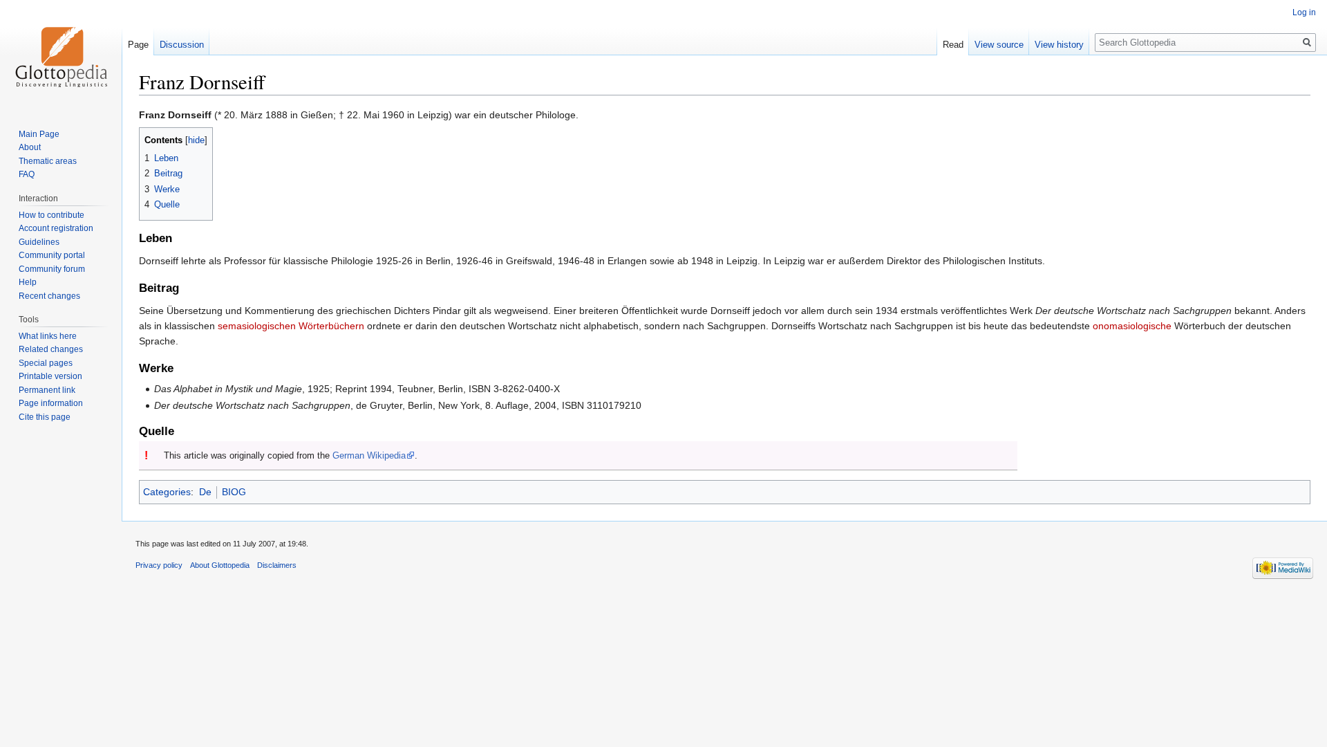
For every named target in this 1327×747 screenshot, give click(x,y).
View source (999, 44)
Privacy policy (158, 565)
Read (953, 44)
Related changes (51, 349)
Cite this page (44, 417)
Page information (51, 403)
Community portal (52, 255)
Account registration (56, 228)
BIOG (234, 491)
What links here (48, 336)
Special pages (46, 363)
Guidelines (39, 242)
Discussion (182, 44)
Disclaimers (277, 565)
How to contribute (51, 215)
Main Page (39, 134)
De (205, 491)
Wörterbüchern (331, 325)
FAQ (27, 174)
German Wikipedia (369, 455)
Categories (167, 491)
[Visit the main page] (61, 55)
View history (1059, 44)
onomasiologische (1132, 325)
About (30, 147)
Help (28, 282)
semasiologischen (257, 325)
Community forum (52, 269)
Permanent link (47, 390)
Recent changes (49, 296)
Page (138, 44)
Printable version (50, 376)
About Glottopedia (220, 565)
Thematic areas (48, 161)
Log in (1304, 12)
